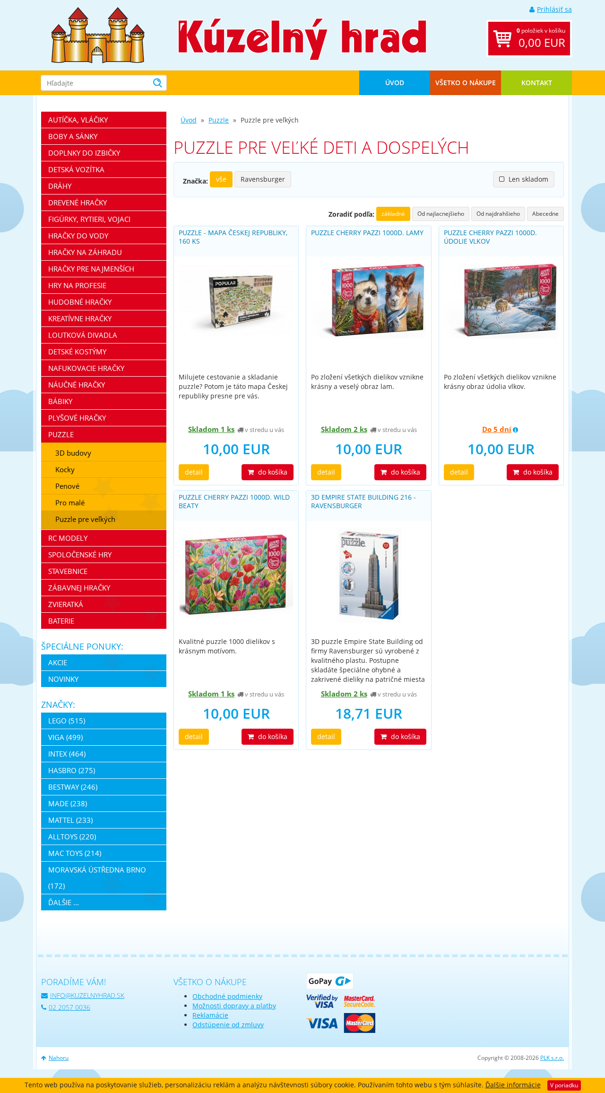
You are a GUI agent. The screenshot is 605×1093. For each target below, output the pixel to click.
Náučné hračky (76, 384)
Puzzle (218, 119)
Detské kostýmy (77, 351)
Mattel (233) (70, 820)
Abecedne (545, 214)
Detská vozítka (76, 169)
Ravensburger (263, 179)
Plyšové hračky (77, 418)
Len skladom (527, 179)
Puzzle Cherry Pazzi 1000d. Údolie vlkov (490, 237)
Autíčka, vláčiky (78, 119)
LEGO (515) (66, 720)
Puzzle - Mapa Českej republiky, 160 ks (233, 237)
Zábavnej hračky (79, 587)
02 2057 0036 (69, 1007)
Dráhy (59, 186)
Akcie (57, 662)
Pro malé (70, 502)
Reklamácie (210, 1015)
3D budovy (73, 453)
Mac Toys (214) (74, 853)
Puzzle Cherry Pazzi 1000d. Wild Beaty (234, 501)
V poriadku (564, 1085)
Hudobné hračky (80, 302)
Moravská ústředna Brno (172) (97, 877)
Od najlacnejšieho (440, 214)
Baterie (61, 621)
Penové (67, 486)
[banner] (98, 34)
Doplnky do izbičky (84, 153)
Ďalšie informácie (513, 1084)
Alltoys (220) (72, 836)
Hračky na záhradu (85, 252)
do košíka (271, 471)
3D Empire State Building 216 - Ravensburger (363, 501)
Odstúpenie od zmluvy (228, 1024)
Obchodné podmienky (227, 996)
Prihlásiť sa (554, 9)
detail (194, 471)
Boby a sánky (72, 136)
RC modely (67, 538)
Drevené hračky (77, 202)
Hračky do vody (78, 235)
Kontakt (536, 82)
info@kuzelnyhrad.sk (87, 995)
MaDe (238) (67, 803)
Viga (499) (65, 737)
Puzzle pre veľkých (85, 519)
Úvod (394, 82)
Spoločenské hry (80, 554)
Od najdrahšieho (498, 214)
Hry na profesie (77, 285)
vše (221, 179)
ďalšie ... (63, 902)
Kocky (65, 469)
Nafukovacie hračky (86, 368)
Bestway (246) (72, 787)
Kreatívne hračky (80, 318)
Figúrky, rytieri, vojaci (89, 219)
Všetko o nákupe (465, 82)
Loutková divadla (82, 335)
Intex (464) (67, 753)
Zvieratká (65, 604)
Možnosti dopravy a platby (234, 1005)
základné (393, 214)
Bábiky (60, 401)
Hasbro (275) (71, 770)
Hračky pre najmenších (91, 268)
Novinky (63, 679)
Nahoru (59, 1057)
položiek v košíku (541, 38)
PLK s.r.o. (552, 1057)
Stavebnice (67, 571)
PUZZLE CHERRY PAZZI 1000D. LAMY (367, 232)
